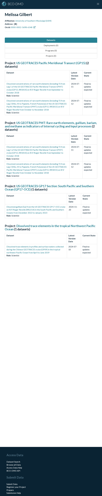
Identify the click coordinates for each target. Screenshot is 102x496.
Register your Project (16, 487)
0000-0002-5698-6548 (21, 27)
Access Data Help (14, 467)
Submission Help (14, 493)
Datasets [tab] (51, 40)
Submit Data (12, 484)
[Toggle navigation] (98, 4)
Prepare (10, 490)
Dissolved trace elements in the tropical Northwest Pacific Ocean (50, 227)
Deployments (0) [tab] (51, 45)
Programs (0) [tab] (51, 50)
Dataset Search (13, 462)
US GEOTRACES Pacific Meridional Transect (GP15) (51, 63)
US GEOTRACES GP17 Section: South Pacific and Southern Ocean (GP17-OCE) (49, 187)
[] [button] (15, 24)
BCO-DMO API (13, 471)
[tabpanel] (51, 162)
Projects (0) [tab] (51, 56)
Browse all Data (14, 465)
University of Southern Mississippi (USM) (33, 21)
